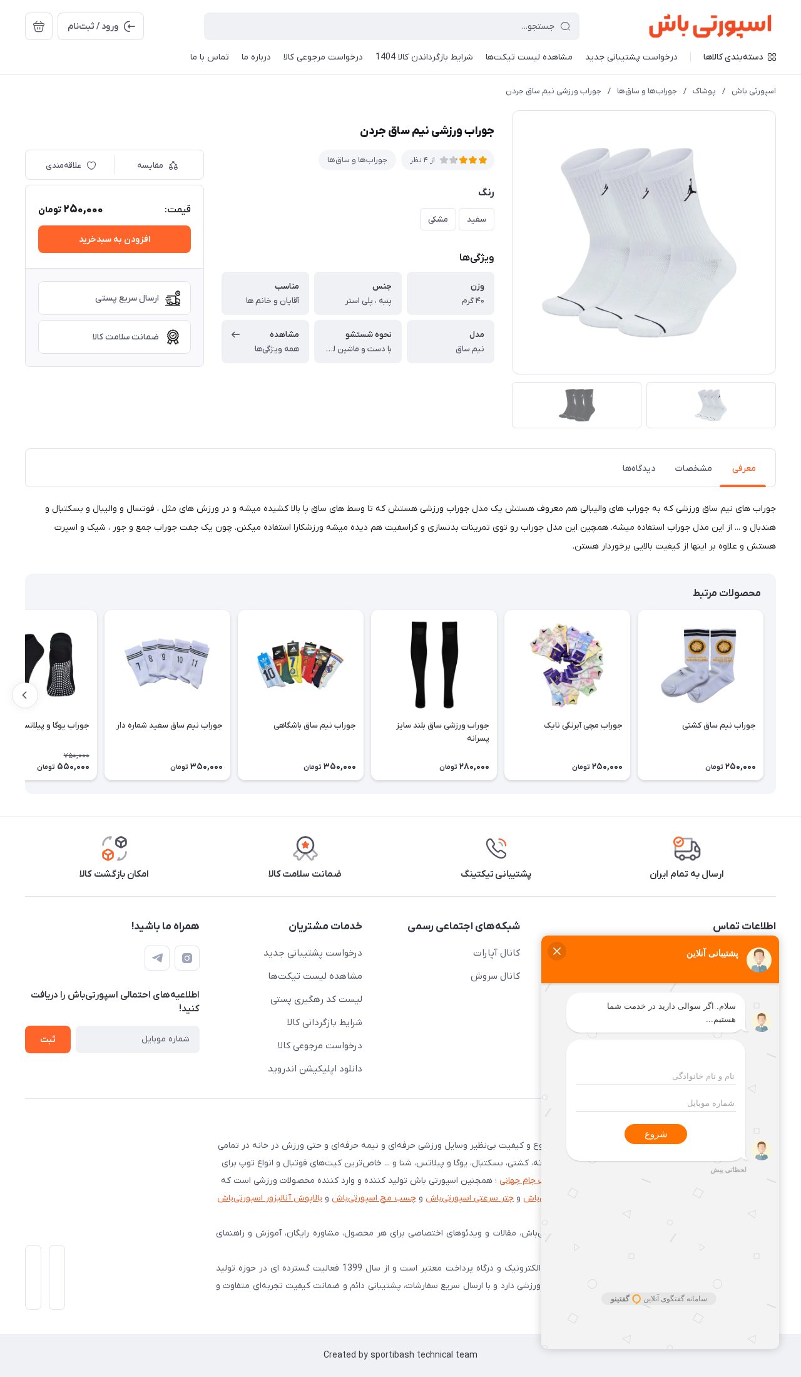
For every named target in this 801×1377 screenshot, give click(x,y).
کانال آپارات (496, 953)
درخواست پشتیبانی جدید (312, 953)
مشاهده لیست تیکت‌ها (315, 976)
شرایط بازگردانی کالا (324, 1022)
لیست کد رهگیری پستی (316, 999)
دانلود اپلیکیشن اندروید (315, 1069)
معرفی (744, 469)
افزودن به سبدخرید (114, 239)
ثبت (48, 1040)
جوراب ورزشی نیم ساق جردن (553, 91)
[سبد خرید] (39, 26)
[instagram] (187, 958)
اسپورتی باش (754, 91)
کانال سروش (495, 976)
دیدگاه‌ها (639, 469)
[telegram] (157, 958)
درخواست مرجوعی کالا (320, 1045)
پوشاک (704, 91)
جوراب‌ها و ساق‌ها (647, 91)
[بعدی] (25, 695)
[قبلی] (775, 695)
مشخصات (693, 469)
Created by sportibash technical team (400, 1355)
